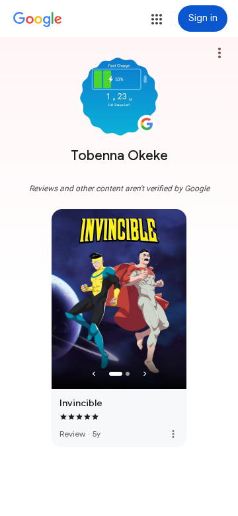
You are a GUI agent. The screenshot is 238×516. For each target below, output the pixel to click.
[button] (156, 19)
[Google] (37, 20)
